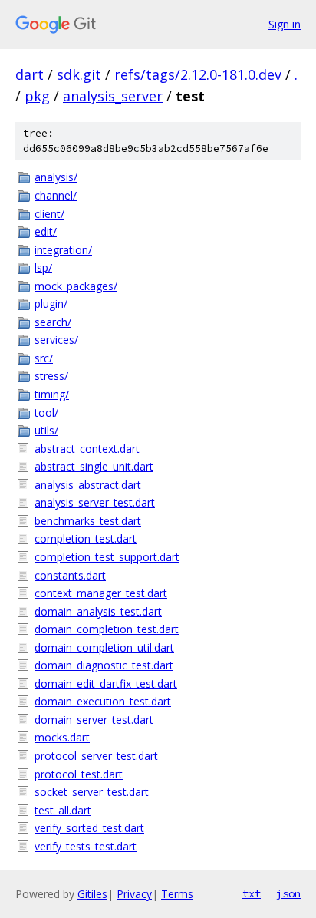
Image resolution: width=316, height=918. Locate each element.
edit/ (46, 231)
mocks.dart (62, 737)
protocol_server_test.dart (96, 755)
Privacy (134, 894)
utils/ (46, 430)
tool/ (46, 412)
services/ (56, 339)
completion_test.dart (86, 538)
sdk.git (79, 74)
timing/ (52, 394)
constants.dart (70, 575)
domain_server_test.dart (94, 719)
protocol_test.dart (79, 774)
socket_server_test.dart (92, 791)
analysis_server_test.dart (95, 502)
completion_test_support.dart (107, 557)
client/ (49, 213)
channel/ (56, 195)
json (288, 893)
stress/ (51, 375)
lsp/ (43, 267)
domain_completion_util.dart (104, 647)
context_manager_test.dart (101, 593)
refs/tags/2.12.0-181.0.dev (197, 74)
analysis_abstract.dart (88, 484)
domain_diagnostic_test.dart (104, 665)
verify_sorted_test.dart (89, 828)
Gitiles (92, 894)
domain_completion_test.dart (107, 629)
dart (29, 74)
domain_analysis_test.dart (98, 611)
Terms (177, 894)
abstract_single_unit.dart (94, 466)
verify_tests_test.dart (86, 846)
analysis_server (113, 96)
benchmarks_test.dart (88, 520)
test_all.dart (63, 810)
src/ (44, 358)
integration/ (63, 250)
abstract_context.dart (87, 448)
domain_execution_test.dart (103, 701)
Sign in (284, 24)
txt (251, 893)
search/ (53, 322)
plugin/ (51, 303)
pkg (37, 96)
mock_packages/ (76, 286)
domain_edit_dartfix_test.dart (106, 683)
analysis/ (56, 177)
